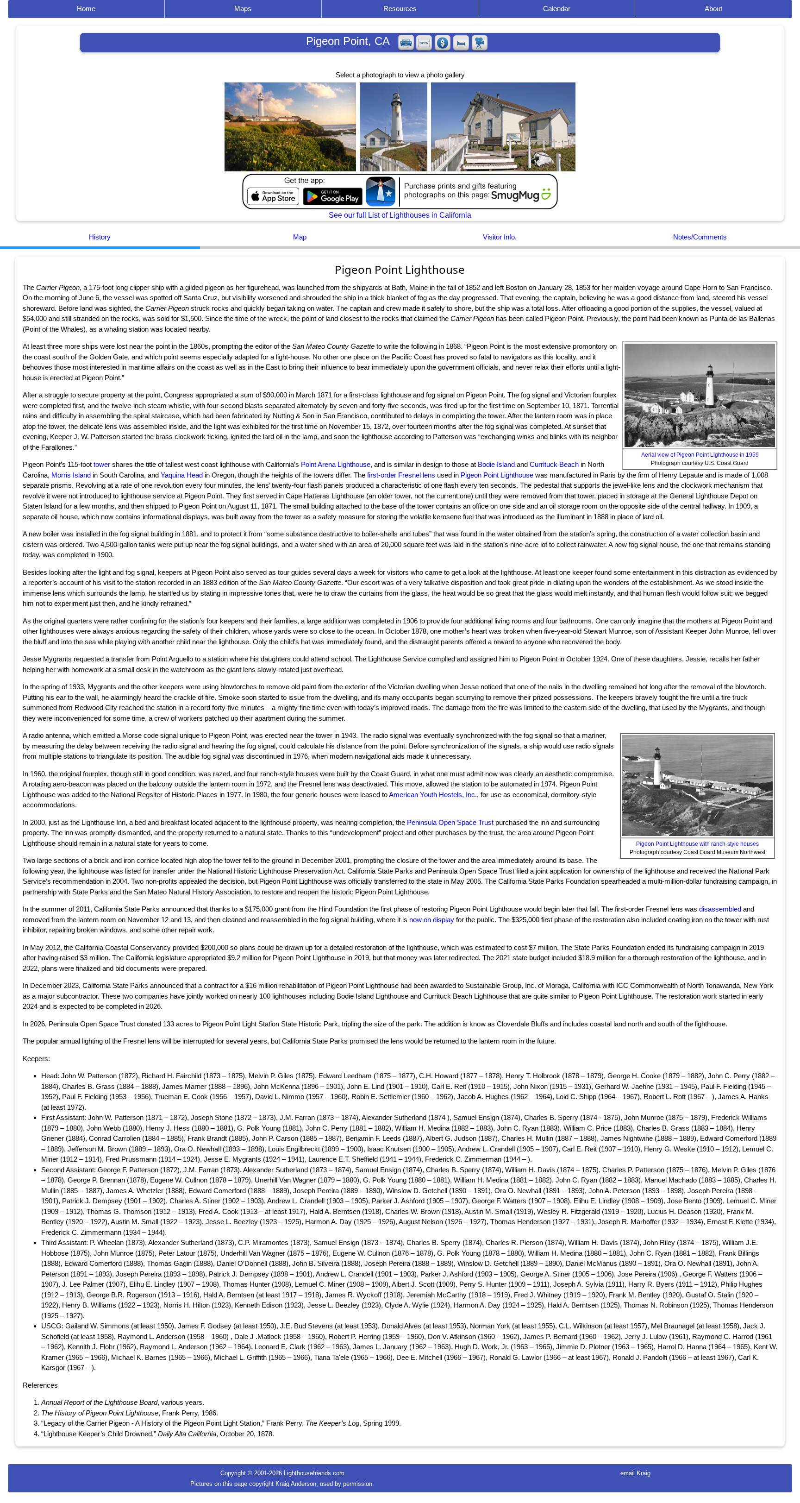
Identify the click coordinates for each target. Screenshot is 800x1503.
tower (102, 464)
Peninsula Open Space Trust (450, 822)
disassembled (720, 909)
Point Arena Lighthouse (335, 464)
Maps (242, 9)
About (713, 9)
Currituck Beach (554, 464)
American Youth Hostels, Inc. (433, 795)
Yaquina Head (182, 475)
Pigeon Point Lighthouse (497, 475)
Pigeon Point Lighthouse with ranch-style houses (697, 844)
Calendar (556, 9)
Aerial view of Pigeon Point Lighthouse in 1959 (700, 455)
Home (86, 9)
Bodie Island (496, 464)
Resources (400, 9)
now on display (431, 920)
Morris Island (71, 475)
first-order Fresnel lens (401, 475)
